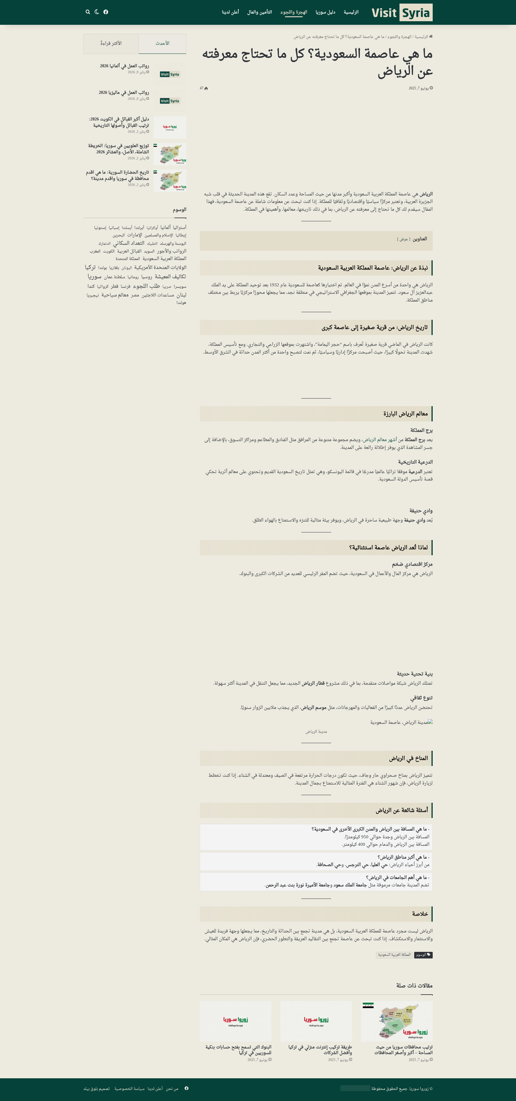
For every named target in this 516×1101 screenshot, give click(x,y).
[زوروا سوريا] (401, 13)
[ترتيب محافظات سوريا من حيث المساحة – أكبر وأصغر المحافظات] (397, 1021)
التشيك (152, 244)
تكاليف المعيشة (170, 277)
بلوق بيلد (90, 1089)
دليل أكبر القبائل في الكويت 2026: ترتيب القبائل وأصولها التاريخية (119, 122)
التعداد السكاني (129, 243)
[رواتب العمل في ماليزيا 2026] (169, 101)
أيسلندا (127, 228)
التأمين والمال (259, 12)
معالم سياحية (115, 295)
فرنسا (125, 286)
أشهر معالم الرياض (380, 440)
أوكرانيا (152, 228)
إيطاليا (181, 236)
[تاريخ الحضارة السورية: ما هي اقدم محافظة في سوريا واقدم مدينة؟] (169, 180)
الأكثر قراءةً (111, 43)
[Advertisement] (316, 140)
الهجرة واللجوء (293, 12)
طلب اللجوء (146, 286)
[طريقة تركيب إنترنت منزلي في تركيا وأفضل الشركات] (316, 1021)
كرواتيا (102, 287)
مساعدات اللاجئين (158, 295)
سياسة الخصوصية (129, 1089)
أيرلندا (139, 228)
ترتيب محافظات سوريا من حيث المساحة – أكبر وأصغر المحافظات (403, 1050)
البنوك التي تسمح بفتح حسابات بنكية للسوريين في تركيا (238, 1050)
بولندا (102, 268)
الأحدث (162, 43)
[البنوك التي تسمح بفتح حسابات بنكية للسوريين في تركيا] (235, 1021)
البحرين (119, 235)
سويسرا (180, 287)
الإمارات (134, 235)
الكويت (109, 252)
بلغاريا (114, 268)
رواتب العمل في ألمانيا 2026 (124, 66)
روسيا (146, 277)
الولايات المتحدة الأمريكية (160, 268)
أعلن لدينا (230, 12)
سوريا (94, 277)
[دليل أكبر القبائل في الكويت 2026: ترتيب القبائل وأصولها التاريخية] (169, 127)
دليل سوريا (325, 12)
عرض (404, 239)
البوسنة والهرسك (173, 244)
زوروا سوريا (419, 1089)
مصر (135, 295)
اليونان (127, 268)
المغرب (95, 252)
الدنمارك (104, 244)
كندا (91, 286)
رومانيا (133, 277)
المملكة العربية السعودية (394, 955)
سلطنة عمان (114, 277)
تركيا (90, 267)
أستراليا (179, 228)
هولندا (181, 303)
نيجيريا (93, 295)
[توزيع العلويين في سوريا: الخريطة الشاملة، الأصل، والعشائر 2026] (169, 154)
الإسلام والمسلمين (159, 235)
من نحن (172, 1089)
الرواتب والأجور (171, 251)
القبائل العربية (129, 251)
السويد (149, 251)
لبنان (181, 295)
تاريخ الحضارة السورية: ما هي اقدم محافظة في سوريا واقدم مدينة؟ (117, 176)
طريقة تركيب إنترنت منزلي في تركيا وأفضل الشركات (320, 1050)
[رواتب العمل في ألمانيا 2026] (169, 74)
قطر (114, 286)
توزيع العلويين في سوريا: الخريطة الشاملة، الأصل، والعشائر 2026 (118, 149)
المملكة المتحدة (128, 259)
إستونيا (100, 228)
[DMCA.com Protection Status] (355, 1090)
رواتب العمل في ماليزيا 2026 (124, 93)
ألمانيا (165, 228)
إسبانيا (114, 228)
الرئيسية (351, 12)
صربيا (166, 287)
